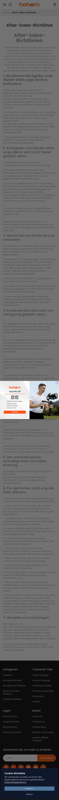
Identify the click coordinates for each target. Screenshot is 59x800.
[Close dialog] (57, 383)
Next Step (15, 412)
